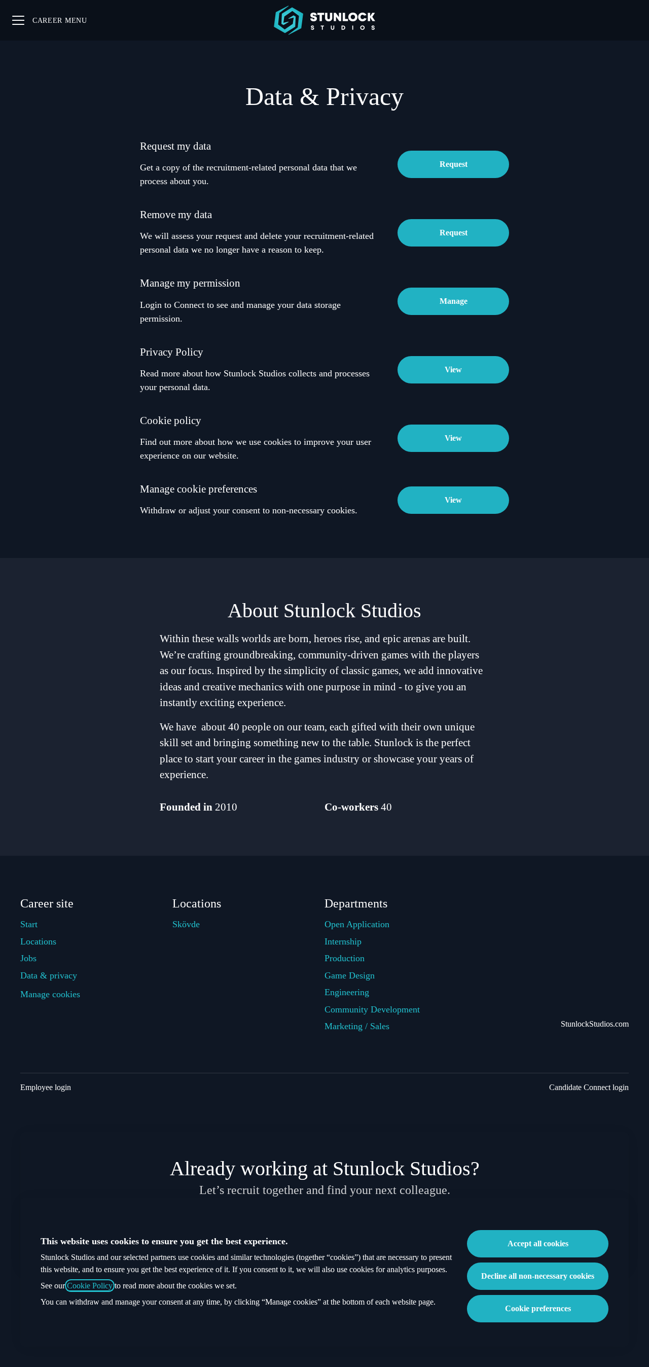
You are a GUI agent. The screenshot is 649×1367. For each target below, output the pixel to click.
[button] (453, 500)
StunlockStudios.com (595, 1024)
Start (29, 924)
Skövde (186, 924)
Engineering (346, 992)
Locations (38, 941)
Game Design (349, 975)
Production (344, 958)
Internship (343, 941)
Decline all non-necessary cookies (537, 1276)
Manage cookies (50, 994)
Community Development (372, 1009)
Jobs (28, 958)
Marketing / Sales (356, 1026)
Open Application (356, 924)
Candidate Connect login (589, 1087)
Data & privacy (48, 975)
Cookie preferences (538, 1308)
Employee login (45, 1087)
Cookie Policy (90, 1285)
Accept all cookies (538, 1243)
